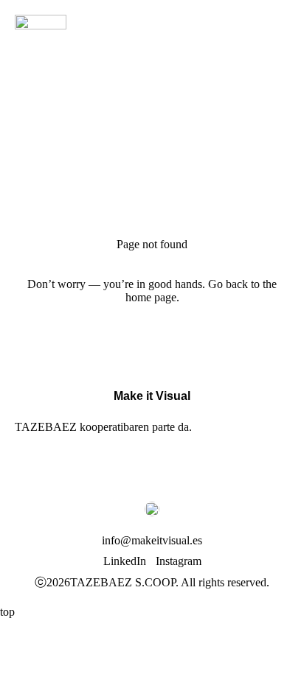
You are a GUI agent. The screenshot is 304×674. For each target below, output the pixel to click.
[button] (278, 29)
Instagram (178, 561)
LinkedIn (124, 561)
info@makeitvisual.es (152, 540)
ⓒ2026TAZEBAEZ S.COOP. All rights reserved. (152, 582)
